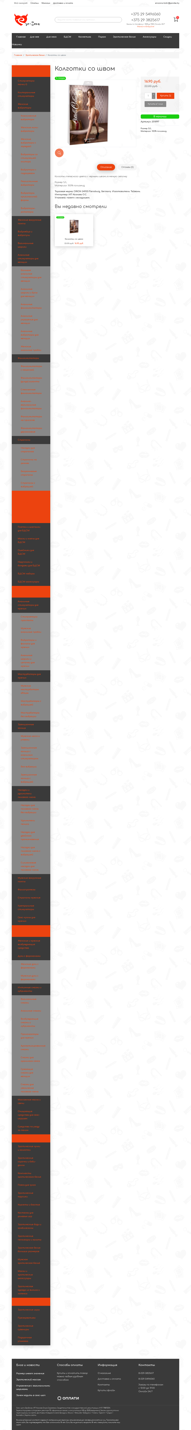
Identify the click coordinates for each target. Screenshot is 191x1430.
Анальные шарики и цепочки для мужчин (28, 660)
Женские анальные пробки (31, 348)
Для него (51, 37)
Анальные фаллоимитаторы (31, 306)
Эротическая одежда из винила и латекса (29, 1290)
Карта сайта (30, 1415)
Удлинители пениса (28, 822)
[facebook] (155, 1418)
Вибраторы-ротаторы (28, 210)
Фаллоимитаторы (28, 358)
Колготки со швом (74, 239)
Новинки (17, 44)
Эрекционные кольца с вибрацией (29, 778)
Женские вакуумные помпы (29, 222)
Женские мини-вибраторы (29, 129)
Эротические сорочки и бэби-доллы (27, 1161)
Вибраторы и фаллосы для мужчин (28, 643)
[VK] (172, 1418)
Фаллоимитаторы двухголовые (31, 430)
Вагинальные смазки (28, 1001)
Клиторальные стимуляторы (26, 94)
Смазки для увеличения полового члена (29, 1088)
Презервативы (27, 1318)
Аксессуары (149, 37)
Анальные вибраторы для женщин (29, 335)
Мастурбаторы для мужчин (29, 676)
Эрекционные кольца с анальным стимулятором (29, 753)
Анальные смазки (31, 1011)
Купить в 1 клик (155, 104)
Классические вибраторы (28, 118)
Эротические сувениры (25, 1328)
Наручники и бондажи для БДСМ (29, 564)
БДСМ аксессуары (28, 582)
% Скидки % (21, 503)
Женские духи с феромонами (29, 966)
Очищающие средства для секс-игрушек (29, 1115)
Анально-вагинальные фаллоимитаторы (31, 405)
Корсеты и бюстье (29, 1205)
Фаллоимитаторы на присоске (31, 418)
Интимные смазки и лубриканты (29, 989)
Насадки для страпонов (28, 450)
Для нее (34, 37)
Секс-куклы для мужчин (26, 919)
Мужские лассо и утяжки (30, 738)
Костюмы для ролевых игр (25, 1215)
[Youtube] (161, 1418)
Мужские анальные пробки (31, 630)
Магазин (46, 3)
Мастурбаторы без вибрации (30, 715)
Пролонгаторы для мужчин (29, 1036)
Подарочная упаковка (25, 1339)
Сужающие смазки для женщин (27, 1073)
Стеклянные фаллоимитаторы (31, 391)
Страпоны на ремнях (29, 461)
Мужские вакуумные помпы (29, 880)
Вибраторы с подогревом (28, 171)
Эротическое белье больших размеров (29, 1250)
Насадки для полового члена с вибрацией (30, 851)
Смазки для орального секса (30, 1059)
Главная (21, 37)
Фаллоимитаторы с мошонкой (31, 368)
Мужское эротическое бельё (29, 1261)
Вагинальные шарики (25, 245)
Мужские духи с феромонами (29, 978)
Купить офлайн (106, 1390)
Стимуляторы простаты (29, 618)
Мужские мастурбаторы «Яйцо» (30, 689)
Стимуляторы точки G (26, 83)
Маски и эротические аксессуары (25, 1274)
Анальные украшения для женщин (29, 319)
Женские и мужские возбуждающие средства (29, 944)
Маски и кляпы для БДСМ (28, 540)
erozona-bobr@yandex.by (167, 3)
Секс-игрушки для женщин (25, 71)
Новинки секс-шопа (26, 511)
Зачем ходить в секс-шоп (31, 1395)
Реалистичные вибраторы (29, 183)
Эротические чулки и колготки (29, 1148)
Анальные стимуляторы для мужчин (28, 605)
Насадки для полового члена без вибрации (29, 809)
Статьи (34, 3)
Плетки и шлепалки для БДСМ (29, 529)
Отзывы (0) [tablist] (127, 167)
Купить (164, 96)
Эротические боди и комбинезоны (29, 1226)
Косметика (84, 37)
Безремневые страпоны (29, 473)
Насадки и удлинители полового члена (27, 793)
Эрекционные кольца (26, 726)
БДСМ (67, 37)
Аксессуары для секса (27, 1302)
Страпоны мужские (29, 898)
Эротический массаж (28, 1380)
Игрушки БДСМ (24, 519)
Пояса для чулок (27, 1185)
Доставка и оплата (63, 3)
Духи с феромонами (29, 956)
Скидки (167, 37)
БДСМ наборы (26, 574)
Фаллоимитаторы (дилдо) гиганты (31, 380)
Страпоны (24, 440)
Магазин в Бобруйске (145, 26)
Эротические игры (29, 1310)
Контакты (104, 1385)
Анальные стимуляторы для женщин (28, 258)
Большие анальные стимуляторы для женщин (31, 275)
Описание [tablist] (106, 167)
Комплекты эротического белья (29, 1175)
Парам (102, 37)
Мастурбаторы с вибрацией (31, 703)
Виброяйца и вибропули (25, 233)
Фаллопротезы (26, 890)
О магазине (104, 1373)
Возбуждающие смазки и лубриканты (29, 1022)
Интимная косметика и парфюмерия (28, 931)
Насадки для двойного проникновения (30, 836)
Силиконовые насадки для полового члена (29, 866)
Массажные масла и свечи (29, 1101)
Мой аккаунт (20, 3)
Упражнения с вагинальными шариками (33, 1387)
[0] (176, 21)
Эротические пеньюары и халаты (29, 1238)
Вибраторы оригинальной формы (29, 196)
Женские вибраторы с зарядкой (28, 143)
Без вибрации (29, 767)
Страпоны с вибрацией (28, 485)
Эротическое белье (124, 37)
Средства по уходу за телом (29, 1128)
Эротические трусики (25, 1195)
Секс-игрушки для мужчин (25, 592)
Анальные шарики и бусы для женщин (29, 292)
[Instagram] (166, 1418)
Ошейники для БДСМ (26, 552)
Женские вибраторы (24, 106)
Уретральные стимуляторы (26, 908)
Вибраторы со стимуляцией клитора (29, 158)
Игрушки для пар (24, 495)
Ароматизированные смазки (33, 1048)
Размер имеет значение (30, 1373)
